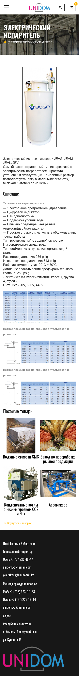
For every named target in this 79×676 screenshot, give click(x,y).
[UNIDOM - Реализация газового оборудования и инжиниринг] (39, 7)
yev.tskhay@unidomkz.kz (18, 575)
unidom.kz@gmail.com (17, 567)
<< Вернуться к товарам (17, 523)
